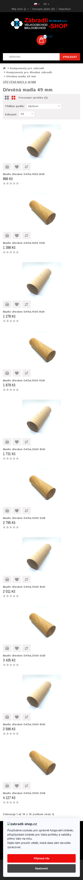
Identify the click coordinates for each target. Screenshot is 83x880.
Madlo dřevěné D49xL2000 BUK (24, 449)
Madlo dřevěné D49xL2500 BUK (24, 587)
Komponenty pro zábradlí (27, 68)
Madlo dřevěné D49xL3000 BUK (24, 724)
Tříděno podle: (15, 106)
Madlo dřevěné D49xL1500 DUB (24, 381)
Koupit (7, 166)
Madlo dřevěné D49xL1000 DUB (24, 243)
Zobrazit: (11, 114)
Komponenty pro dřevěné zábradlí (29, 72)
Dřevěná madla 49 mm (21, 76)
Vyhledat (70, 57)
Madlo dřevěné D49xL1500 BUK (24, 312)
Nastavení (41, 868)
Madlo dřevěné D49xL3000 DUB (24, 793)
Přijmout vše (41, 858)
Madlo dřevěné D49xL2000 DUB (24, 518)
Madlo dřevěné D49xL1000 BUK (24, 174)
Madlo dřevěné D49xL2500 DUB (24, 656)
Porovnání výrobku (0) (33, 98)
